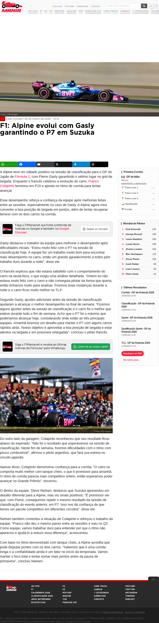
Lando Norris (133, 244)
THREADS (130, 596)
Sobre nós (82, 6)
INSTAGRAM (131, 593)
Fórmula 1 (22, 177)
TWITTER (130, 589)
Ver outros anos (131, 360)
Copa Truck (110, 11)
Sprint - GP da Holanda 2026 (136, 317)
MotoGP (59, 11)
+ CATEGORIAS (140, 11)
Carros (125, 11)
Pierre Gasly (132, 274)
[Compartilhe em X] (63, 164)
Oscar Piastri (132, 259)
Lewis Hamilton (134, 239)
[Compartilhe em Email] (45, 164)
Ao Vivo (33, 11)
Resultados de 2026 (132, 353)
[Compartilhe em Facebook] (27, 164)
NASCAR (71, 11)
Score (155, 11)
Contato (95, 6)
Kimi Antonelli (133, 229)
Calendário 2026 (40, 593)
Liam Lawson (133, 269)
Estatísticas (38, 602)
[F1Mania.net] (12, 6)
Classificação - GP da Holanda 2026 (138, 305)
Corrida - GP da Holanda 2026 (137, 292)
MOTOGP (67, 593)
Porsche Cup (93, 11)
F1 (41, 11)
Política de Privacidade (112, 612)
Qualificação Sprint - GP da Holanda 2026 (136, 330)
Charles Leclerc (134, 249)
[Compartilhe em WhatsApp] (9, 164)
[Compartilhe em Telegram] (81, 164)
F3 (51, 11)
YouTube (69, 6)
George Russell (134, 234)
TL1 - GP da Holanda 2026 (135, 342)
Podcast (57, 6)
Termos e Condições (135, 612)
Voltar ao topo (153, 580)
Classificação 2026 (42, 596)
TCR (81, 11)
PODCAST (130, 599)
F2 (45, 11)
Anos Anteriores (41, 599)
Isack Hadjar (132, 264)
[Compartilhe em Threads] (99, 164)
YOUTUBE (130, 586)
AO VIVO (35, 586)
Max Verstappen (134, 254)
